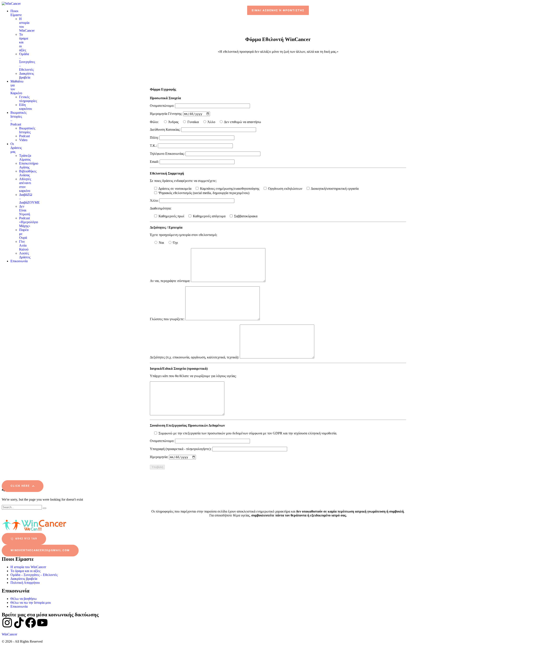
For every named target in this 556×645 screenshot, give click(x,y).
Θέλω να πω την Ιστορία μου (30, 602)
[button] (278, 10)
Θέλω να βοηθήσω (23, 598)
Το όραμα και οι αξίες (25, 571)
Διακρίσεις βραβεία (23, 579)
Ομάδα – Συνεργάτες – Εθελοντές (34, 575)
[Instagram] (7, 622)
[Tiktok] (18, 622)
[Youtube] (42, 622)
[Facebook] (30, 622)
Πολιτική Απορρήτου (25, 582)
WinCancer (9, 634)
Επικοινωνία (19, 606)
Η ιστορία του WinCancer (28, 567)
